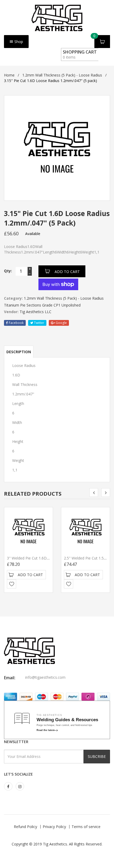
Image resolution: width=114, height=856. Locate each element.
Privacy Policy (54, 826)
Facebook (16, 323)
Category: (13, 298)
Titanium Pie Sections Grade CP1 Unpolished (42, 305)
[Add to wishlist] (11, 584)
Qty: (8, 270)
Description (18, 351)
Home (9, 75)
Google (61, 323)
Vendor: (11, 311)
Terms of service (86, 826)
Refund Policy (25, 826)
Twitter (38, 323)
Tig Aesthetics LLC (35, 311)
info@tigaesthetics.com (45, 677)
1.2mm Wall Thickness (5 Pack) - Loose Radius (62, 75)
